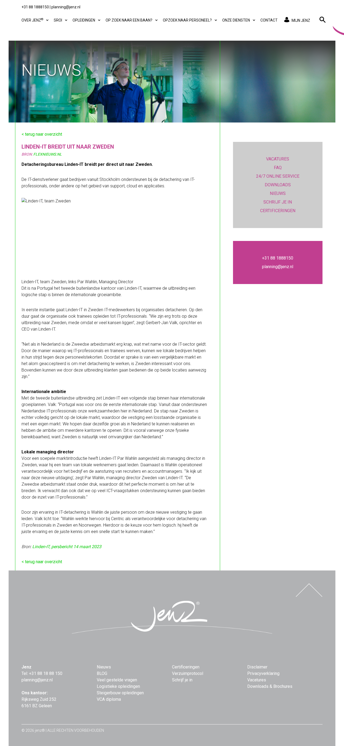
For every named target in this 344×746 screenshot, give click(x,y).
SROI (58, 20)
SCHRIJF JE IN (277, 202)
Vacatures (256, 679)
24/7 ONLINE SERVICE (277, 176)
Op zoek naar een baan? (129, 20)
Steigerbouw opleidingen (120, 692)
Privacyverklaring (263, 673)
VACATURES (277, 159)
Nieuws (104, 667)
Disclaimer (257, 667)
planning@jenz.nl (65, 7)
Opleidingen (84, 20)
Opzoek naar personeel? (188, 20)
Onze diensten (236, 20)
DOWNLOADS (278, 184)
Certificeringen (185, 667)
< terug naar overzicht (42, 134)
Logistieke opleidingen (118, 686)
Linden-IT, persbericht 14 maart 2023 (66, 546)
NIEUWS (278, 193)
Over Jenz (32, 19)
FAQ (278, 167)
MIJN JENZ (301, 20)
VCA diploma (109, 699)
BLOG (102, 673)
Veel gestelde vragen (117, 679)
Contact (269, 20)
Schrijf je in (182, 679)
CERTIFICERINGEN (277, 210)
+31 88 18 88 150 (45, 673)
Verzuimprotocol (187, 673)
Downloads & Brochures (269, 686)
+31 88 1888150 (35, 7)
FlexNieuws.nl (47, 154)
